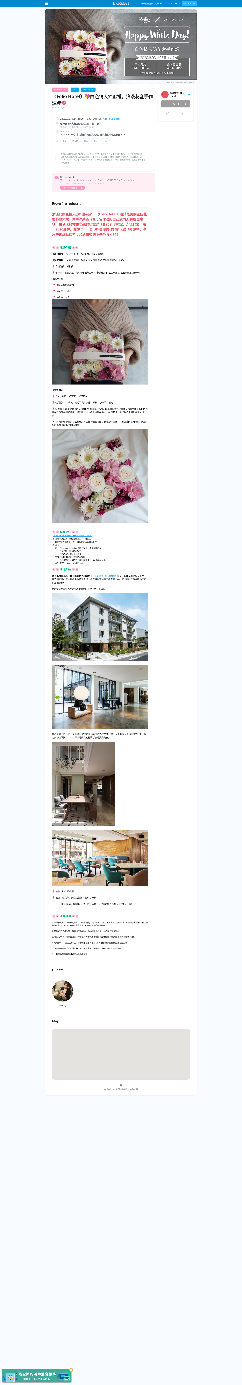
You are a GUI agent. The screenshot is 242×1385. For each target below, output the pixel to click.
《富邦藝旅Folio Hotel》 (104, 575)
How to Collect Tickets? (72, 187)
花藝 (95, 141)
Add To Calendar (111, 118)
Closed (176, 104)
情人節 (75, 141)
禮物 (65, 141)
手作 (105, 141)
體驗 (86, 141)
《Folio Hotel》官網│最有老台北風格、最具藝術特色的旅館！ (91, 134)
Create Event (189, 3)
